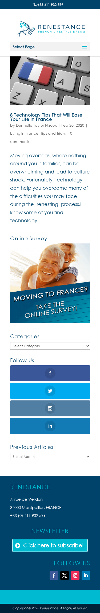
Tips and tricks (53, 133)
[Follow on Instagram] (75, 575)
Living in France (24, 133)
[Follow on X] (64, 575)
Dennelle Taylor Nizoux (36, 125)
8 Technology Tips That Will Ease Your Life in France (46, 117)
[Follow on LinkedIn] (86, 575)
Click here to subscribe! (53, 545)
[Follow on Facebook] (54, 575)
